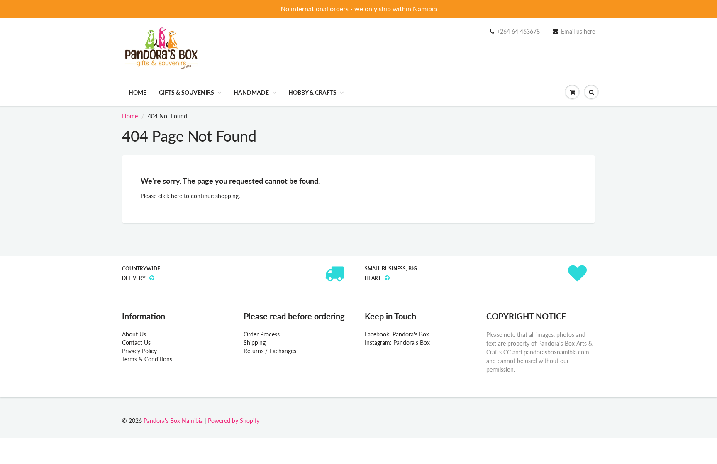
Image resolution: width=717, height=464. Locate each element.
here (176, 195)
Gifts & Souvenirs (186, 92)
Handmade (251, 92)
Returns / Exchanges (270, 350)
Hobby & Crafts (312, 92)
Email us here (578, 31)
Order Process (262, 334)
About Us (134, 334)
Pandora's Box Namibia (173, 420)
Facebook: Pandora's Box (397, 334)
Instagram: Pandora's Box (397, 342)
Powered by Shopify (233, 420)
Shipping (255, 342)
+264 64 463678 (518, 31)
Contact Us (136, 342)
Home (137, 92)
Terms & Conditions (147, 359)
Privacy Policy (139, 350)
